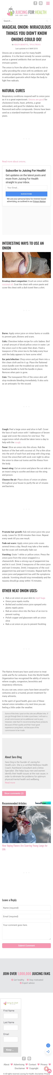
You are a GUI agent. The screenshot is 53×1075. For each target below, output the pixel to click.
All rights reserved (12, 1074)
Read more (10, 782)
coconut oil (7, 284)
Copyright (33, 1068)
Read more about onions (13, 161)
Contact (32, 1064)
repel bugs (40, 598)
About (6, 1064)
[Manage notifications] (46, 1068)
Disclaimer (20, 1068)
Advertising (19, 1064)
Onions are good (36, 99)
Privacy (44, 1064)
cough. (18, 442)
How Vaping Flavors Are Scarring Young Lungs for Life (24, 847)
